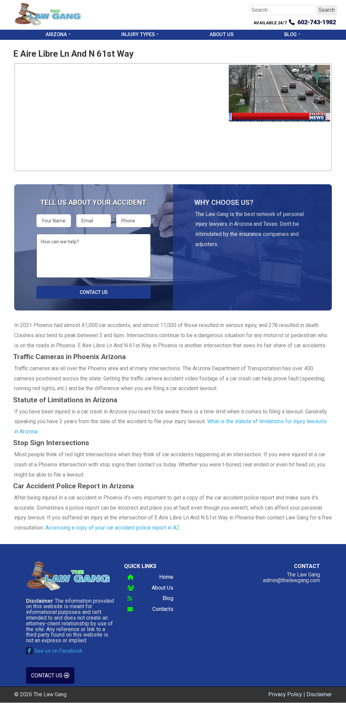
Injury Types (138, 34)
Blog (290, 34)
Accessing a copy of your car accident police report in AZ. (113, 527)
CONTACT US (47, 675)
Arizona (56, 34)
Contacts (162, 609)
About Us (221, 34)
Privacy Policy (285, 694)
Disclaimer (319, 694)
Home (166, 577)
